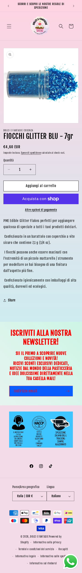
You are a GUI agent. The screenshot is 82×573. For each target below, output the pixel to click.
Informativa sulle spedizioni (55, 556)
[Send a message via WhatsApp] (71, 561)
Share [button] (11, 300)
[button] (9, 26)
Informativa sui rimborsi (43, 563)
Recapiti (63, 549)
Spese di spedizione (31, 152)
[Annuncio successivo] (74, 6)
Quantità (8, 160)
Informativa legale (25, 556)
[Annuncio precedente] (8, 6)
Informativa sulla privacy (47, 542)
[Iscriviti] (68, 391)
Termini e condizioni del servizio (36, 549)
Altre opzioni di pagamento (41, 209)
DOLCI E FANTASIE (39, 536)
